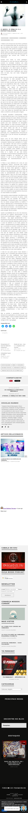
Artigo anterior (14, 387)
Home (8, 794)
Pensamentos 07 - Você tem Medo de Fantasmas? (5, 345)
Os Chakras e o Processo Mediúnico (14, 390)
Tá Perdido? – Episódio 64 (14, 677)
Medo (14, 364)
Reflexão (20, 364)
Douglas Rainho (7, 33)
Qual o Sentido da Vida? (9, 456)
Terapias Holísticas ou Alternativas (12, 370)
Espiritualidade (6, 364)
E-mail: (3, 589)
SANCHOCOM (18, 798)
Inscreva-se (8, 595)
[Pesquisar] (26, 2)
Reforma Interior (6, 367)
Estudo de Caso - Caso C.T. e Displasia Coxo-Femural (20, 345)
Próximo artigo (14, 393)
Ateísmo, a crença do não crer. (14, 396)
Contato (15, 795)
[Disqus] (14, 484)
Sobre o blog (18, 794)
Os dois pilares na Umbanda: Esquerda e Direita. (13, 635)
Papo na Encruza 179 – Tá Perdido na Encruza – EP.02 (14, 762)
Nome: (20, 589)
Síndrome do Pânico (19, 367)
